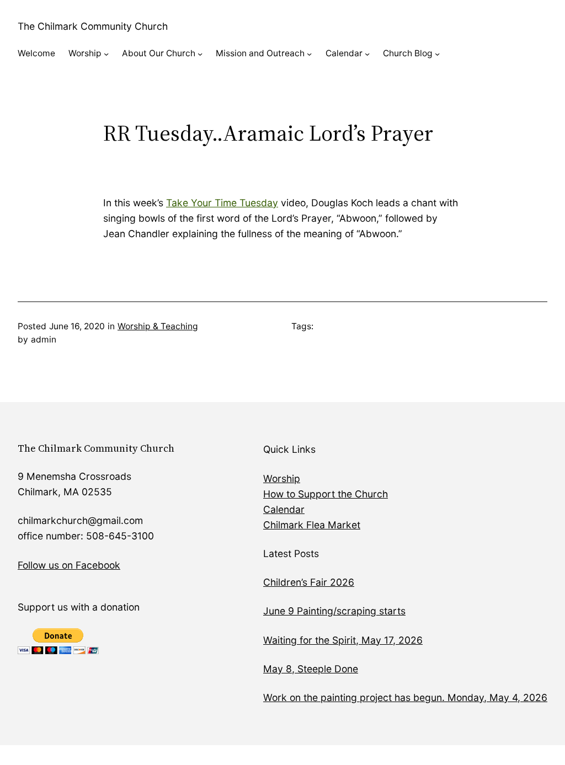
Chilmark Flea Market (311, 525)
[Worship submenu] (106, 53)
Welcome (36, 53)
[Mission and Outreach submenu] (309, 53)
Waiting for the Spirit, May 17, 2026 (343, 640)
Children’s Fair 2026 (308, 582)
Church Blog (408, 53)
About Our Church (158, 53)
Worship (85, 53)
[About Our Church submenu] (200, 53)
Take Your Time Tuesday (222, 202)
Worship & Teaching (158, 326)
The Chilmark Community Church (93, 26)
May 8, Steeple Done (310, 669)
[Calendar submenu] (367, 53)
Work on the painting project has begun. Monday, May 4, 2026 (405, 697)
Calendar (344, 53)
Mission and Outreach (260, 53)
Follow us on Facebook (69, 565)
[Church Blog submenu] (437, 53)
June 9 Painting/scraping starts (334, 611)
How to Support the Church (325, 494)
